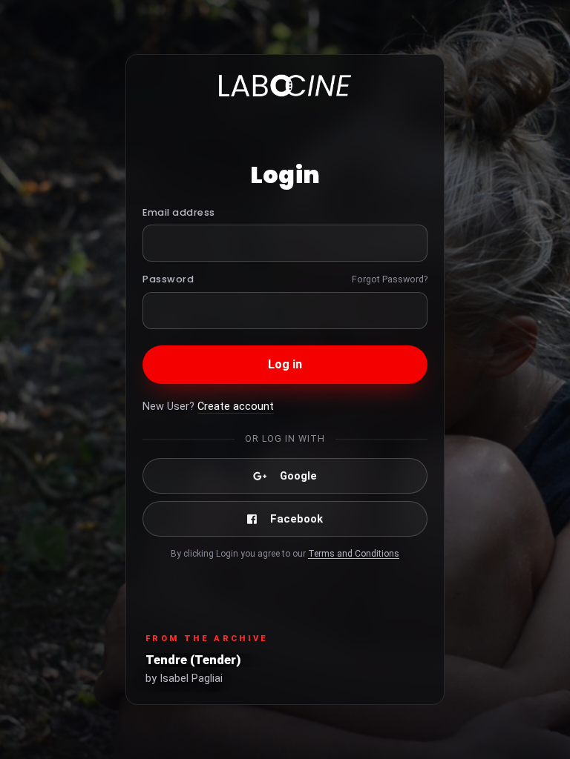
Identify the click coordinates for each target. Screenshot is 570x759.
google (298, 476)
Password (168, 279)
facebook (296, 519)
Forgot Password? (390, 279)
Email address (178, 212)
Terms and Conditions (353, 553)
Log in (285, 364)
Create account (235, 406)
